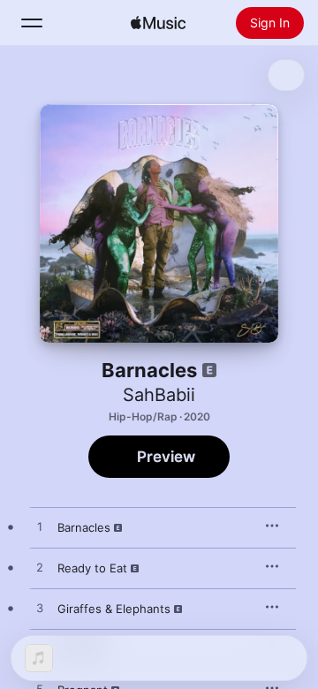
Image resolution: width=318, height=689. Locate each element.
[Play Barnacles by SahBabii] (39, 527)
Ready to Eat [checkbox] (92, 568)
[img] (158, 23)
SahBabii (159, 394)
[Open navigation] (31, 23)
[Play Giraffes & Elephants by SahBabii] (39, 609)
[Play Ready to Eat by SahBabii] (39, 568)
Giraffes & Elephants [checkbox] (113, 609)
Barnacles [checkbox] (83, 527)
